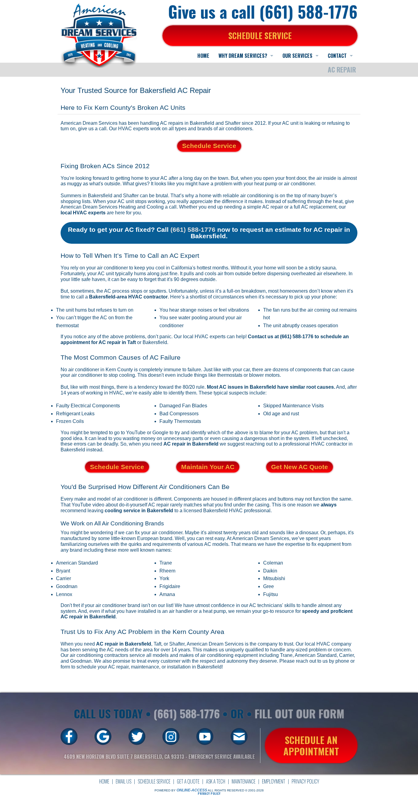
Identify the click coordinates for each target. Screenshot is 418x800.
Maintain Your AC (207, 466)
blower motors (264, 375)
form (65, 666)
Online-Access (192, 790)
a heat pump (212, 611)
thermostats (229, 375)
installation (179, 666)
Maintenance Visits (303, 405)
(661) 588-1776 (192, 229)
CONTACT (337, 55)
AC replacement (318, 206)
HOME (203, 55)
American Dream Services (215, 643)
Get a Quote (188, 781)
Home (104, 781)
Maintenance (244, 781)
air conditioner (299, 183)
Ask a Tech (215, 781)
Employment (273, 781)
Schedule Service (209, 145)
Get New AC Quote (299, 466)
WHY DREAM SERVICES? (242, 55)
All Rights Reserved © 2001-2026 (236, 790)
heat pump (265, 183)
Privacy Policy (305, 781)
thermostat (67, 325)
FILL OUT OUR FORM (299, 713)
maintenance (145, 666)
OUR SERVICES (297, 55)
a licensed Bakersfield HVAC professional (225, 510)
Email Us (123, 781)
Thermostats (187, 421)
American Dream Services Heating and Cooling (112, 206)
